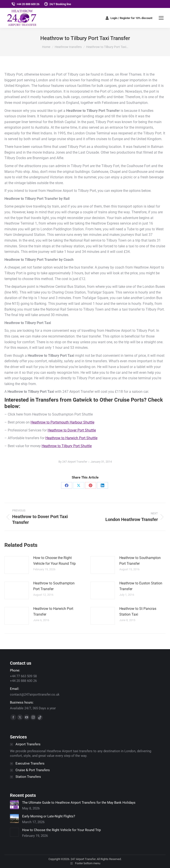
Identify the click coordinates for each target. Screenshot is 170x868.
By (72, 461)
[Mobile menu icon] (161, 17)
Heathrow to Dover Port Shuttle (72, 430)
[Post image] (16, 565)
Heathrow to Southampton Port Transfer (140, 561)
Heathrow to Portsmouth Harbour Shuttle (62, 422)
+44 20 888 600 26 (28, 4)
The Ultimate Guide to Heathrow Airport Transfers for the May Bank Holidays (78, 803)
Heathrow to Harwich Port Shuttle (71, 438)
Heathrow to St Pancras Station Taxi (137, 611)
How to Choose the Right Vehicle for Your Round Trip (54, 561)
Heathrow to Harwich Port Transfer (53, 611)
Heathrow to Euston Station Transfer (140, 586)
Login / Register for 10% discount (131, 18)
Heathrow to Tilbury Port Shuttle (67, 446)
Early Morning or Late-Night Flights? (48, 816)
